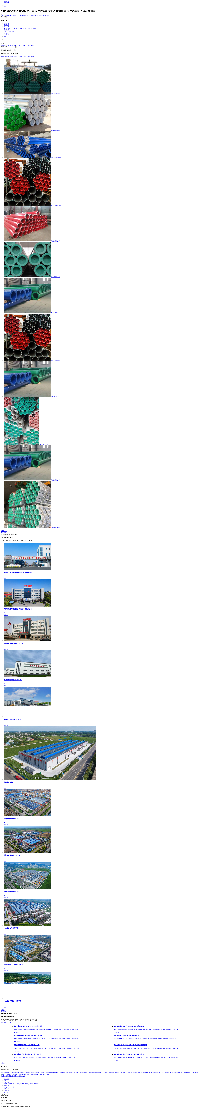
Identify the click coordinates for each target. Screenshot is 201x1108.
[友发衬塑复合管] (27, 360)
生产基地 (6, 33)
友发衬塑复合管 (25, 28)
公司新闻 (6, 31)
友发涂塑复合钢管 (56, 157)
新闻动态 (6, 30)
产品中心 (6, 26)
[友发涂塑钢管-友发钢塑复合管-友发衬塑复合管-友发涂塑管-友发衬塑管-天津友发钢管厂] (25, 15)
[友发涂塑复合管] (27, 93)
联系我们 (6, 36)
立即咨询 (3, 532)
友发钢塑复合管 (8, 28)
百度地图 (6, 2)
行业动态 (11, 31)
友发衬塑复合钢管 (56, 205)
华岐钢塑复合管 (20, 1076)
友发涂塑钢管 (34, 28)
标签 (5, 6)
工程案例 (6, 35)
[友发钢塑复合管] (27, 130)
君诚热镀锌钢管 (11, 1076)
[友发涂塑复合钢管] (27, 157)
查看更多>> (4, 531)
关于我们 (6, 25)
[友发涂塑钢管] (27, 312)
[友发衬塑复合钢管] (27, 205)
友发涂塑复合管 (17, 28)
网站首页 (6, 23)
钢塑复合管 (4, 1076)
